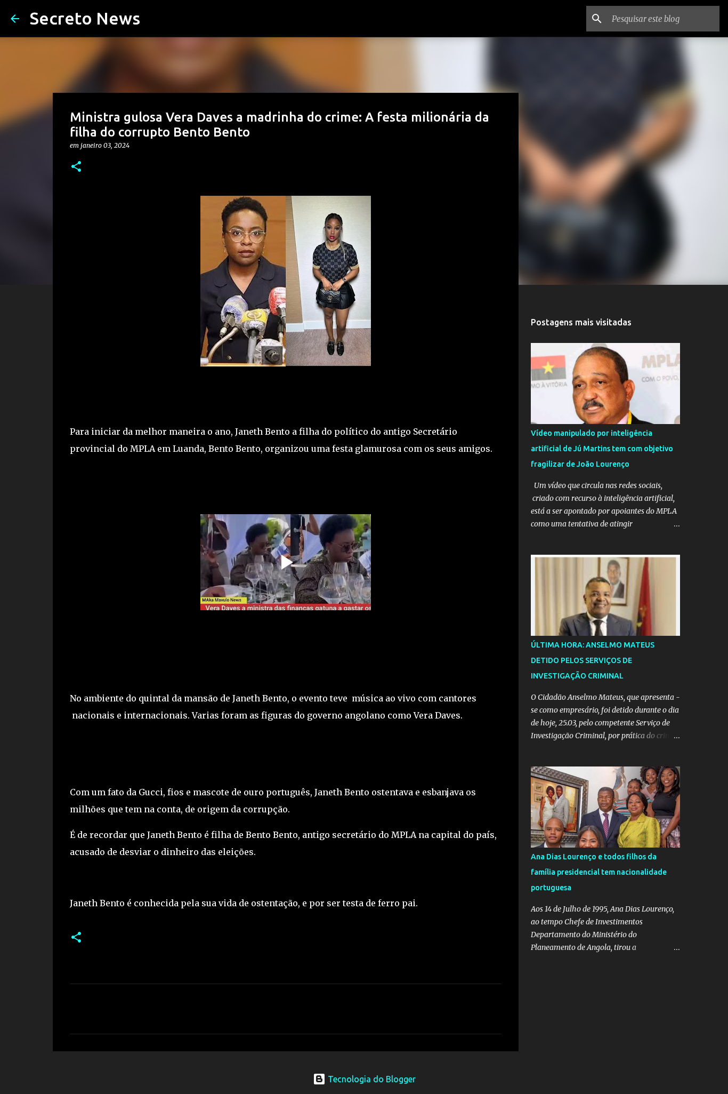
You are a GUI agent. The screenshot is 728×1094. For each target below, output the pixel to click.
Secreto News (85, 18)
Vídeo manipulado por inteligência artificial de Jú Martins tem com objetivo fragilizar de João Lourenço (602, 448)
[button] (76, 167)
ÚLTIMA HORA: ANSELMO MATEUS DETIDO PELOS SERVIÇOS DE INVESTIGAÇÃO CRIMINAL (592, 660)
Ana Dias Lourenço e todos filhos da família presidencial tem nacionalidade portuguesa (599, 872)
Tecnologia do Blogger (371, 1079)
